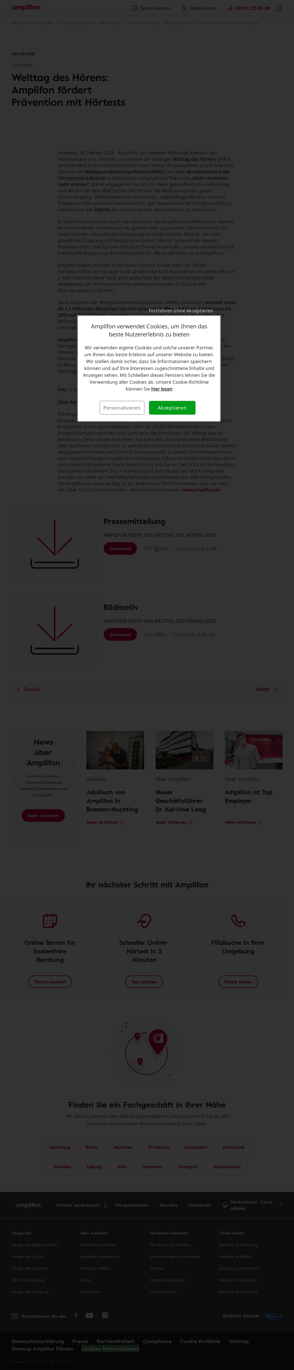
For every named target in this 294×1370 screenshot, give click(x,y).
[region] (149, 368)
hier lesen (162, 389)
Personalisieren (122, 408)
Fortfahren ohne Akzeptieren (181, 310)
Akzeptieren (172, 408)
